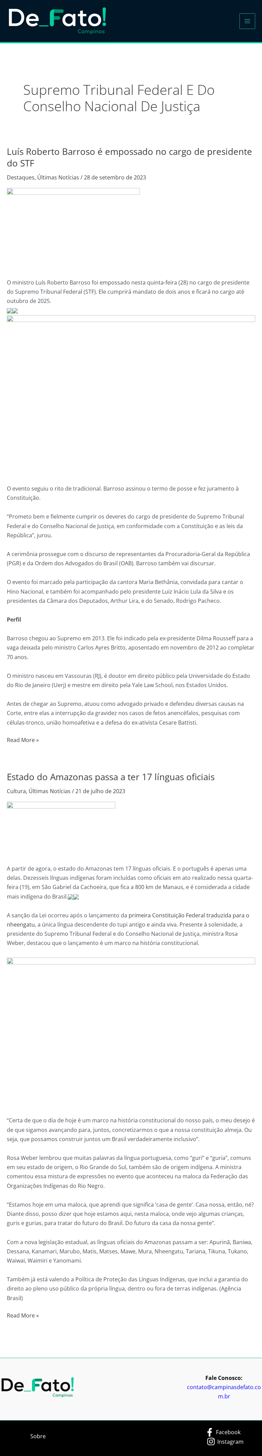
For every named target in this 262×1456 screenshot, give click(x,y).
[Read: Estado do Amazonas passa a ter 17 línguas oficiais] (61, 828)
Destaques (20, 177)
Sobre (38, 1436)
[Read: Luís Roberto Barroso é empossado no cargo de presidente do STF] (73, 228)
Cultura (16, 791)
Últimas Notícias (58, 177)
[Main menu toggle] (247, 21)
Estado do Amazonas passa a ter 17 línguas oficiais (111, 777)
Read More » (23, 740)
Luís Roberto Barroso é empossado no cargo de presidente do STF (129, 157)
